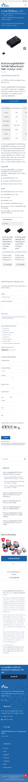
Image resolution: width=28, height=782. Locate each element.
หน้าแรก (5, 748)
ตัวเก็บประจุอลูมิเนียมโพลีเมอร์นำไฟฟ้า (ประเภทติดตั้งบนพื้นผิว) (12, 507)
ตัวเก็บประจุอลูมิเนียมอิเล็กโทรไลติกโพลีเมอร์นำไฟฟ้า (13, 647)
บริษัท (5, 751)
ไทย (26, 1)
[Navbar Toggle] (25, 5)
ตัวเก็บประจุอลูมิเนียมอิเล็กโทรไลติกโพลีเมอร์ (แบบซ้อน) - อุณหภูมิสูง (14, 482)
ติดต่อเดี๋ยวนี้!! (14, 676)
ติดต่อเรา (19, 651)
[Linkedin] (6, 700)
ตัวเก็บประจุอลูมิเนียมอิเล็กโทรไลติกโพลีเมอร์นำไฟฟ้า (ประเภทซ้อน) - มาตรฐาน (12, 24)
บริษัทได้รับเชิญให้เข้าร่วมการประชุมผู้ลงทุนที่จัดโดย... (13, 732)
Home (5, 15)
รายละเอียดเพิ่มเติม (14, 578)
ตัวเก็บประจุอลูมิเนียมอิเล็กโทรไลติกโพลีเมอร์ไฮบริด (13, 649)
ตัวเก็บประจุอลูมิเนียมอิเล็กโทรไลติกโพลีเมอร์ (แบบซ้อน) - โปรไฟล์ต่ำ (14, 486)
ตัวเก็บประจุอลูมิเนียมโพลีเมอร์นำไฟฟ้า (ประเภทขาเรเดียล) (12, 501)
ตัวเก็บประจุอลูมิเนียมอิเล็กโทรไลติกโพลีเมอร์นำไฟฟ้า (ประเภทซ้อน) (12, 18)
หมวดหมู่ (10, 15)
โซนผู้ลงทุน (6, 761)
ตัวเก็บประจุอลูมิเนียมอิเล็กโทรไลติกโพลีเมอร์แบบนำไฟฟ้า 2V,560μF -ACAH (7, 243)
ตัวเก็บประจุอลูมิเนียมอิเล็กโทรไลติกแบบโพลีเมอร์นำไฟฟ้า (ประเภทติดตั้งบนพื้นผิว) (13, 514)
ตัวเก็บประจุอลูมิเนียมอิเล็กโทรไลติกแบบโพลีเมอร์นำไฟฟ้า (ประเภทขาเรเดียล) (12, 522)
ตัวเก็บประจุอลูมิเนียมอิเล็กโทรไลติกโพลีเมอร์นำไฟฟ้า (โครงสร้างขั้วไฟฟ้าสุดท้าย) (12, 494)
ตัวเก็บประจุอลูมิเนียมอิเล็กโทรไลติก (10, 651)
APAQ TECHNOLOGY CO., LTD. (18, 776)
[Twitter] (4, 700)
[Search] (25, 459)
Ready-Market (20, 779)
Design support (7, 767)
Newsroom (6, 758)
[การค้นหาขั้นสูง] (25, 776)
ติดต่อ (4, 764)
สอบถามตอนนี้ (14, 101)
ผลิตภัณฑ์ (6, 754)
